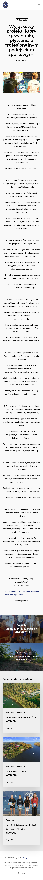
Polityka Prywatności (30, 858)
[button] (39, 5)
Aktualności (22, 20)
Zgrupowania (20, 712)
